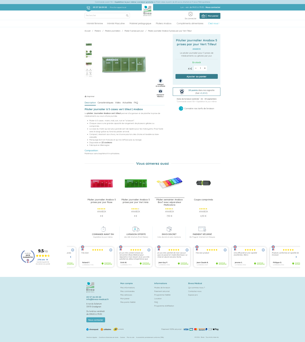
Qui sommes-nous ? (196, 287)
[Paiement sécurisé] (201, 329)
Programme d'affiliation (164, 306)
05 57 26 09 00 (100, 7)
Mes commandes (127, 291)
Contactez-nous (194, 291)
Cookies (122, 337)
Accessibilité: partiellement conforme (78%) (150, 337)
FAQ (136, 102)
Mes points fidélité (127, 302)
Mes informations (127, 287)
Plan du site (130, 337)
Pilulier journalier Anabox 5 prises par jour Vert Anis (135, 201)
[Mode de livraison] (105, 329)
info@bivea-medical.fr (97, 299)
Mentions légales (91, 337)
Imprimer (90, 96)
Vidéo (118, 102)
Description (90, 102)
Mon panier (125, 298)
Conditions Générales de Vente (108, 337)
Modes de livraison (162, 287)
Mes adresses (126, 295)
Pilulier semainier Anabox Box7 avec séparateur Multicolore (169, 202)
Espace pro (193, 295)
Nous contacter (213, 7)
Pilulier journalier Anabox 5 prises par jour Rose (101, 201)
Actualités (127, 102)
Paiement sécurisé (162, 291)
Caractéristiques (105, 102)
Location (158, 298)
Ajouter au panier (197, 76)
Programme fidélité (162, 295)
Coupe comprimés (203, 199)
